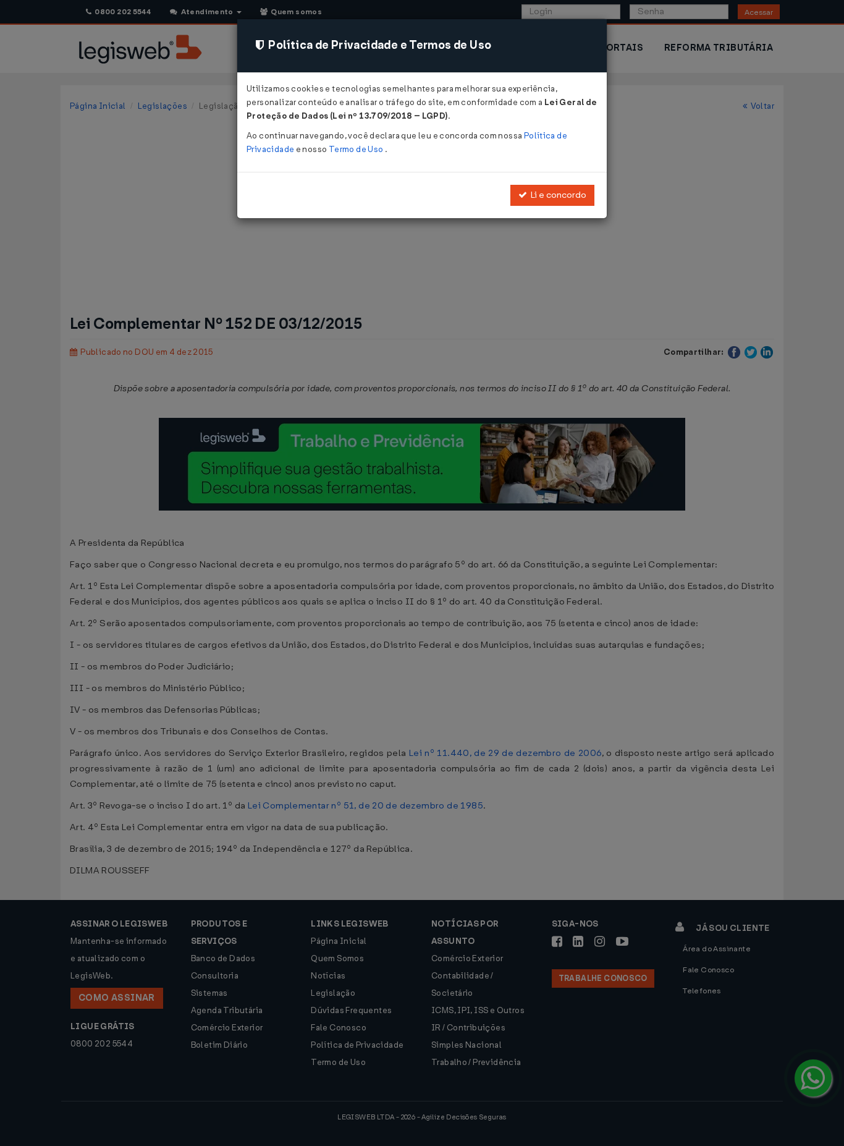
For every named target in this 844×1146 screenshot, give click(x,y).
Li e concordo (556, 195)
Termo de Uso (357, 149)
